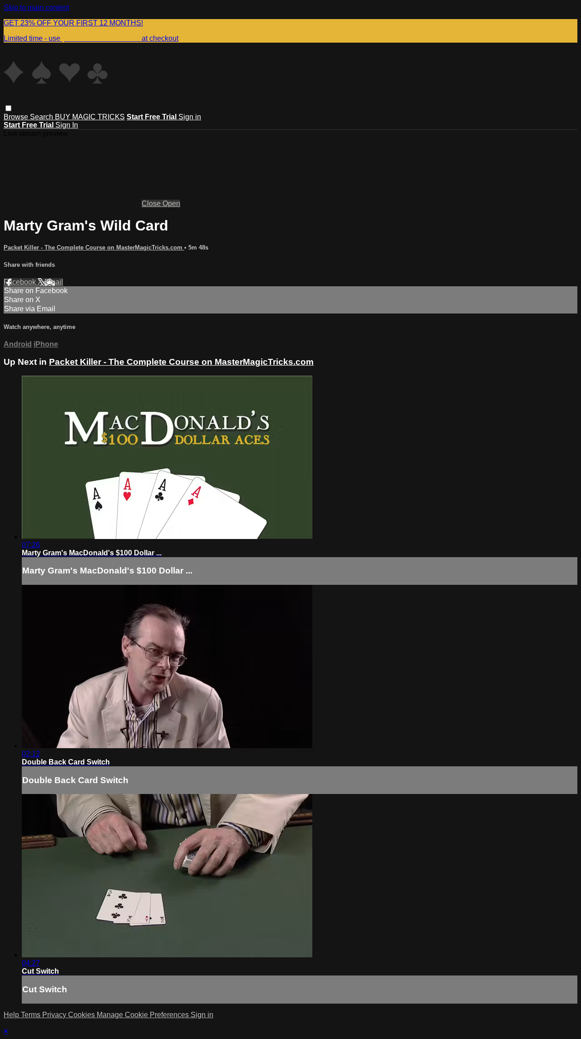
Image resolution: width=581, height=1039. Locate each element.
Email (53, 282)
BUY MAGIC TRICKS (90, 117)
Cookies (82, 1015)
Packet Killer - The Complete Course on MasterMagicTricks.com (94, 247)
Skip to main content (36, 7)
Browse (17, 117)
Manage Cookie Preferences (144, 1015)
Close (152, 203)
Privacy (55, 1015)
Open (171, 203)
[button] (8, 108)
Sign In (66, 125)
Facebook (21, 282)
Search (42, 117)
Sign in (189, 117)
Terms (31, 1015)
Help (12, 1015)
